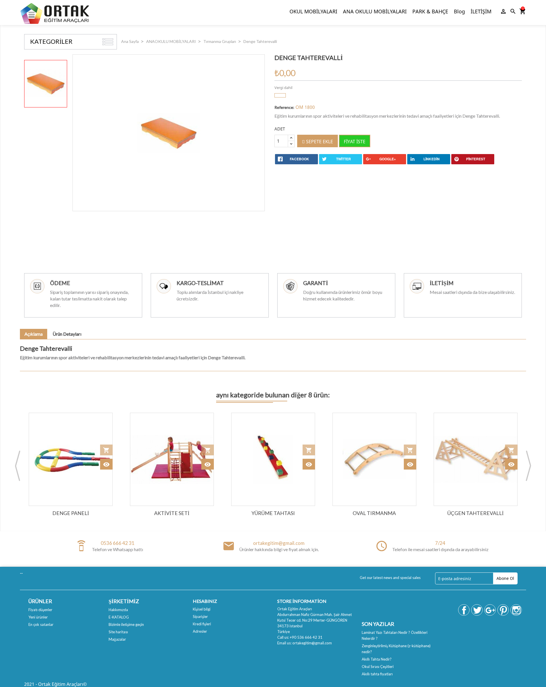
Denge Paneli (70, 513)
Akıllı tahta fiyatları (377, 674)
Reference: (284, 107)
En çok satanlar (40, 624)
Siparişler (200, 616)
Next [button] (528, 465)
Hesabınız (205, 601)
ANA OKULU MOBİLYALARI (375, 11)
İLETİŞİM (481, 11)
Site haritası (118, 632)
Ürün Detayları (67, 334)
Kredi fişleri (202, 624)
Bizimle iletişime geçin (126, 624)
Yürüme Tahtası (273, 513)
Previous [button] (17, 465)
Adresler (200, 631)
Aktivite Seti (171, 513)
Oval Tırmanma (374, 513)
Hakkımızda (118, 609)
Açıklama (33, 334)
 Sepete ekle (317, 141)
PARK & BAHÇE (430, 11)
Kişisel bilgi (201, 609)
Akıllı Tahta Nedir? (377, 659)
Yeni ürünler (38, 617)
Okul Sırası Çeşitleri (378, 666)
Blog (459, 11)
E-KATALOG (119, 617)
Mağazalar (117, 639)
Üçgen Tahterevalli (475, 513)
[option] (45, 83)
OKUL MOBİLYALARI (313, 11)
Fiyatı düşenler (40, 609)
